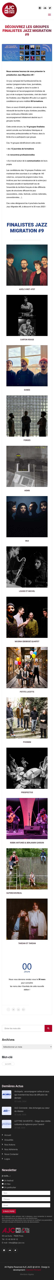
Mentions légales (27, 1274)
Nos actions (9, 1144)
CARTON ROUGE (27, 340)
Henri (27, 490)
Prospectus (27, 792)
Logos (7, 1158)
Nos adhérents (11, 1149)
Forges (27, 440)
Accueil (7, 1135)
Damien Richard (33, 1269)
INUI (27, 541)
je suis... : (6, 1175)
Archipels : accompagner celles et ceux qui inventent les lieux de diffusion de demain (31, 1094)
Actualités (8, 1139)
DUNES (27, 390)
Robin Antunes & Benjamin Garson (27, 843)
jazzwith (8, 1064)
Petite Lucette (27, 692)
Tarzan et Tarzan (27, 943)
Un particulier (10, 1187)
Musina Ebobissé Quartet (27, 641)
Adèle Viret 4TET (27, 289)
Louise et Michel (27, 591)
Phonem (27, 742)
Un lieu (7, 1184)
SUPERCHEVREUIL (14, 893)
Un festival (8, 1180)
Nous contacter (11, 1154)
